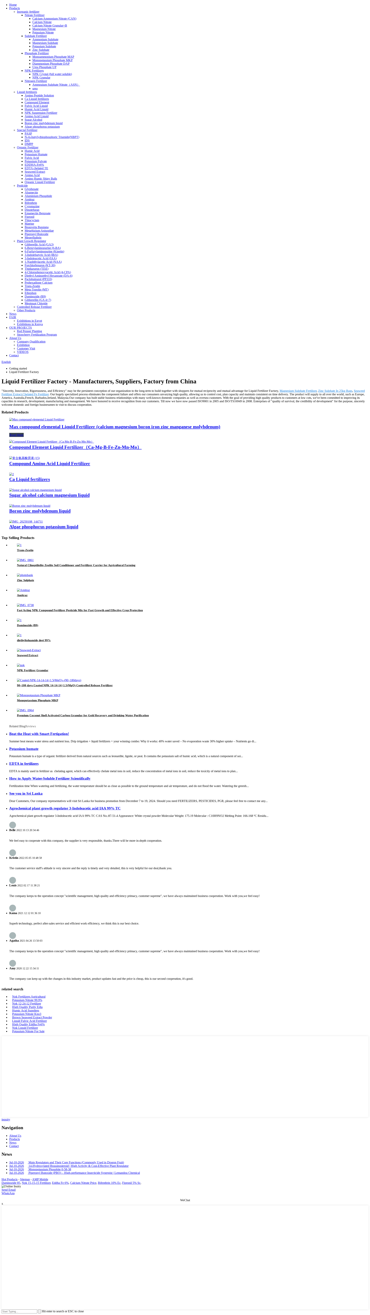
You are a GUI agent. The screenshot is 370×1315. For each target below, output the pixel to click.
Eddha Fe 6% (60, 1182)
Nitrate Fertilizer (35, 15)
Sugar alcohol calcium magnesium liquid (49, 495)
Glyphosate (32, 189)
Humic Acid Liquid (36, 109)
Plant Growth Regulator (31, 241)
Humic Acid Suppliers (25, 1010)
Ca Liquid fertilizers (37, 99)
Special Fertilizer (27, 130)
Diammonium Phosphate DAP (51, 63)
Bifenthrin (31, 202)
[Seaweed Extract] (29, 650)
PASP (28, 133)
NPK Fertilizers (34, 70)
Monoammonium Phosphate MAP (53, 56)
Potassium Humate (36, 154)
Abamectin (31, 192)
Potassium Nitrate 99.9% (27, 1000)
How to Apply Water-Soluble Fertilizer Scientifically (50, 778)
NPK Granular (41, 77)
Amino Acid (32, 175)
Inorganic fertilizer (28, 11)
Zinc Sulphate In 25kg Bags (335, 390)
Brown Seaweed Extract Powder (32, 1017)
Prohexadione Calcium (38, 282)
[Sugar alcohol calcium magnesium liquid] (35, 490)
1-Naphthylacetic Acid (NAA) (43, 261)
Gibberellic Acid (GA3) (39, 244)
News (12, 313)
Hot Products (10, 1179)
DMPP (29, 144)
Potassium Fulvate (36, 161)
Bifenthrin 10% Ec (109, 1182)
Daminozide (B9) (35, 296)
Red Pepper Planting (29, 331)
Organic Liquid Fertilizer (40, 182)
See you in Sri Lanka (26, 793)
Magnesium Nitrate (44, 29)
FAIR (12, 317)
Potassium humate (23, 749)
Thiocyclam (32, 220)
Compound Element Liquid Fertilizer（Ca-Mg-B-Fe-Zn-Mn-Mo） (75, 447)
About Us (15, 338)
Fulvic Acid (32, 157)
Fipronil (29, 216)
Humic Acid (32, 151)
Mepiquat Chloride (36, 303)
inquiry (6, 1119)
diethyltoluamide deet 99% (34, 640)
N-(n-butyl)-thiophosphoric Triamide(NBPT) (52, 137)
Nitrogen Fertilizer (36, 81)
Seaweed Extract (35, 171)
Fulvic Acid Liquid (36, 105)
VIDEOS (23, 352)
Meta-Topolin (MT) (37, 289)
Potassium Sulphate (44, 46)
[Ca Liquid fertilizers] (11, 474)
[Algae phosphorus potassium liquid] (26, 521)
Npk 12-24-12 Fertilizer (26, 1003)
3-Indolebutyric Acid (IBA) (41, 254)
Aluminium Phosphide (38, 196)
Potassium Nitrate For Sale (28, 1031)
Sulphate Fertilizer (36, 36)
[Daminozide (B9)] (19, 620)
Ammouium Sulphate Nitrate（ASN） (56, 84)
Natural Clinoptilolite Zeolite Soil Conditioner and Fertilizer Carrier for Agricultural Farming (76, 565)
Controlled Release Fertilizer (34, 306)
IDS (27, 140)
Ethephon (30, 293)
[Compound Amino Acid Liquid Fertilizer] (24, 458)
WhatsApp (8, 1193)
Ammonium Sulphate (45, 39)
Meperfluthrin (33, 237)
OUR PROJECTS (20, 327)
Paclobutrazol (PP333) (38, 279)
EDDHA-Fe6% (34, 164)
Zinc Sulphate (40, 49)
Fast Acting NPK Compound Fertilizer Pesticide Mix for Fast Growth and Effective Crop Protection (80, 610)
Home (13, 4)
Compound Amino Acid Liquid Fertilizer (49, 463)
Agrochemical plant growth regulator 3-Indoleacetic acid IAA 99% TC (65, 808)
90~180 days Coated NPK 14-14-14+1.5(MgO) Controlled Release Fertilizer (65, 685)
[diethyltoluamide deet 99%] (19, 635)
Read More (16, 435)
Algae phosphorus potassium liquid (43, 526)
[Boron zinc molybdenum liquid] (29, 505)
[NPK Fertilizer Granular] (21, 665)
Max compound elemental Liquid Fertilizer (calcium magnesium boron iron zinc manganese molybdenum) (114, 426)
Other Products (26, 310)
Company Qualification (31, 341)
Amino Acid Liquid (37, 116)
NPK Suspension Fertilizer (41, 112)
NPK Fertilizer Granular (32, 670)
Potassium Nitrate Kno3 (26, 1014)
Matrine (29, 223)
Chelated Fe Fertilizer (36, 394)
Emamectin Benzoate (37, 213)
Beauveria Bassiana (37, 227)
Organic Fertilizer (27, 147)
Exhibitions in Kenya (30, 324)
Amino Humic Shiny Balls (41, 178)
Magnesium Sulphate (45, 42)
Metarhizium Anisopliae (39, 230)
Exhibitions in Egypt (29, 320)
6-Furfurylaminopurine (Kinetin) (44, 251)
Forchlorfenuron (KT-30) (40, 265)
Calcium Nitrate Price (83, 1182)
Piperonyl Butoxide (36, 234)
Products (14, 8)
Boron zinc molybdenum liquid (44, 123)
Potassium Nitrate (43, 32)
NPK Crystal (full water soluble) (52, 74)
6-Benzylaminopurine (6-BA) (43, 248)
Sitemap (25, 1179)
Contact (14, 355)
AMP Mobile (40, 1179)
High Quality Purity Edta (27, 1007)
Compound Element (37, 102)
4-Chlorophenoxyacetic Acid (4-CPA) (48, 272)
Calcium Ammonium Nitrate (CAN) (54, 18)
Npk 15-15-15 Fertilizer (36, 1182)
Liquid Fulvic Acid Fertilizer (29, 1020)
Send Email (9, 1189)
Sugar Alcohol (33, 119)
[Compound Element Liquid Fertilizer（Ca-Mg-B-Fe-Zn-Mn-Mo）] (51, 441)
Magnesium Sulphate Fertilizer (298, 390)
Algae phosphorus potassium (42, 126)
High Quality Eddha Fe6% (28, 1024)
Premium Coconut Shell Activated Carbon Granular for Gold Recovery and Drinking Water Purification (83, 715)
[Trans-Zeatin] (19, 545)
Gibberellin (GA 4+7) (38, 300)
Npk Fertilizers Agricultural (28, 996)
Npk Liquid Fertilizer (25, 1027)
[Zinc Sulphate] (25, 575)
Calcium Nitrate (42, 22)
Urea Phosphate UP (44, 67)
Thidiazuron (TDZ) (36, 268)
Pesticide (22, 185)
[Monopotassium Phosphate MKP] (38, 695)
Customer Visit (26, 348)
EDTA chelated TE (36, 168)
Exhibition (23, 345)
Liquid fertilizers (27, 92)
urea (35, 88)
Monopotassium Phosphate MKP (52, 60)
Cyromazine (32, 206)
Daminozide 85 (11, 1182)
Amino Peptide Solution (39, 95)
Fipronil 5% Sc (131, 1182)
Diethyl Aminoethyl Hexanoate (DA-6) (48, 275)
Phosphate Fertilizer (37, 53)
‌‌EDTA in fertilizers (24, 764)
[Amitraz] (23, 590)
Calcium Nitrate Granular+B (49, 25)
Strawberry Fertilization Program (37, 334)
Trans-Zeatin (32, 286)
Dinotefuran (32, 209)
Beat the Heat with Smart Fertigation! (39, 734)
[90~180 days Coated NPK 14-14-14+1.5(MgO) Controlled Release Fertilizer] (49, 680)
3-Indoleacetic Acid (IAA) (41, 258)
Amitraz (29, 199)
